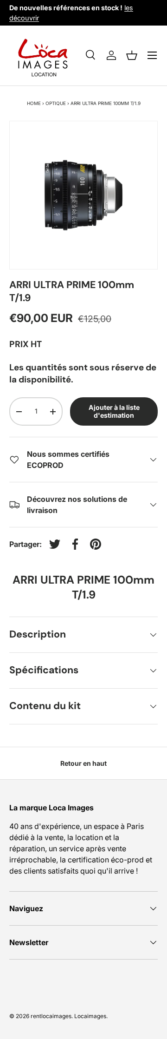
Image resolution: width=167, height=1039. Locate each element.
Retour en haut (83, 763)
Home (34, 103)
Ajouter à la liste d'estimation (114, 411)
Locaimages (90, 1016)
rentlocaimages (51, 1016)
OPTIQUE (55, 103)
